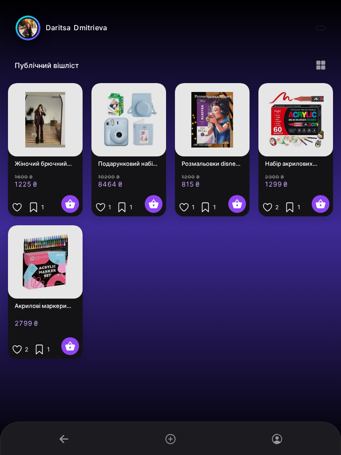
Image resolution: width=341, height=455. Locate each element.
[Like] (17, 207)
